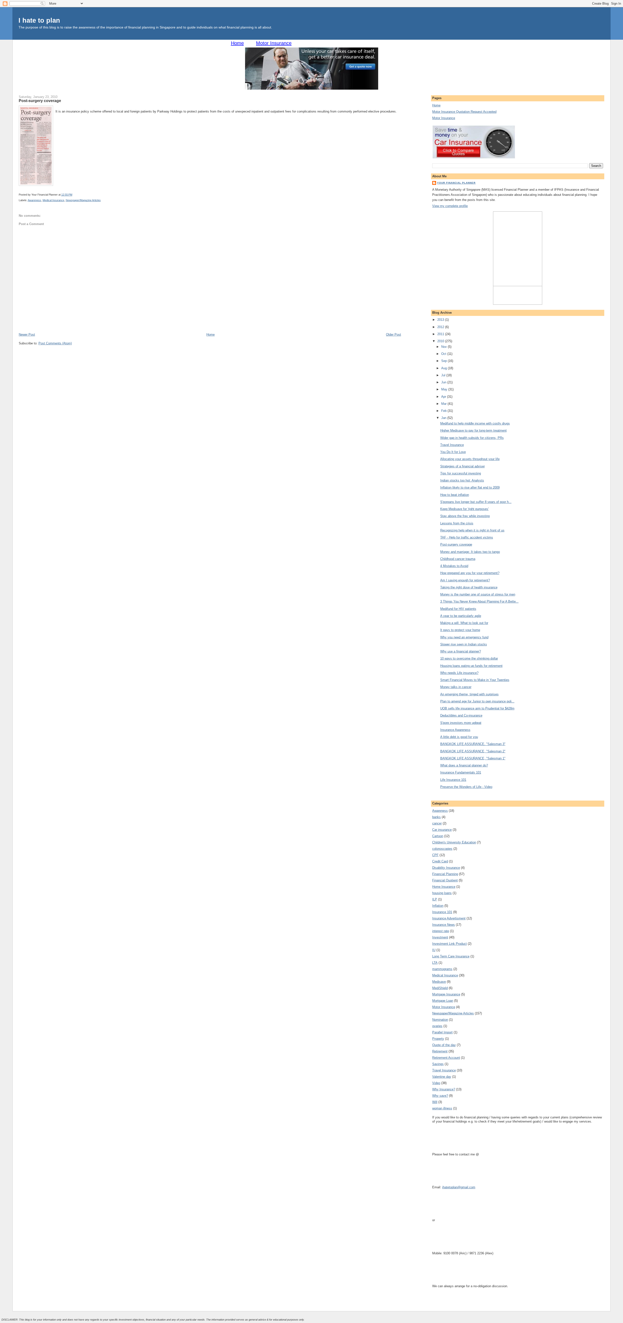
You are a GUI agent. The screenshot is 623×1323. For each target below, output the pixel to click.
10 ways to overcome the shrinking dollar (469, 658)
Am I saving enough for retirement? (465, 580)
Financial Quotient (445, 880)
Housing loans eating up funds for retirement (471, 666)
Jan (444, 418)
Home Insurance (443, 886)
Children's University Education (454, 842)
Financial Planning (445, 874)
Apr (444, 396)
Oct (444, 354)
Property (438, 1038)
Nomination (440, 1019)
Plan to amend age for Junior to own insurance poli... (477, 701)
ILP (434, 899)
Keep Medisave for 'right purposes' (464, 509)
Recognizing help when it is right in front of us (472, 530)
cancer (437, 823)
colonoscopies (442, 848)
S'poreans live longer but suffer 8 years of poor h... (476, 502)
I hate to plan (39, 20)
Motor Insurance (274, 43)
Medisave (439, 981)
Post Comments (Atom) (55, 343)
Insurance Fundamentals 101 (460, 772)
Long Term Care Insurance (450, 956)
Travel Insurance (452, 445)
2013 (441, 319)
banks (436, 817)
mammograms (442, 969)
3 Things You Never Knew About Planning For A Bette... (479, 601)
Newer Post (27, 334)
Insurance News (443, 924)
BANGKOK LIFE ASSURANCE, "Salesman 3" (472, 744)
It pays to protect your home (460, 630)
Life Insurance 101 (453, 780)
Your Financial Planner (456, 182)
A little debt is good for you (459, 737)
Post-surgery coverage (40, 100)
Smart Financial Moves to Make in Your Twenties (474, 680)
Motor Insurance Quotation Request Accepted (464, 111)
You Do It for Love (453, 452)
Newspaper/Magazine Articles (83, 200)
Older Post (393, 334)
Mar (444, 404)
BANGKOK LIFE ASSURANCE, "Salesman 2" (472, 751)
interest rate (440, 931)
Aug (444, 368)
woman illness (442, 1108)
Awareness (34, 200)
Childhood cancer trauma (457, 559)
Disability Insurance (446, 867)
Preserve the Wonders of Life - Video (466, 787)
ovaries (437, 1026)
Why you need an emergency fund (464, 637)
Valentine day (441, 1076)
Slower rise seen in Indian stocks (463, 644)
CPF (435, 855)
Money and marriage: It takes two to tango (470, 552)
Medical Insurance (53, 200)
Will (434, 1102)
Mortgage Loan (442, 1000)
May (444, 389)
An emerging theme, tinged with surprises (469, 694)
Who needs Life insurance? (459, 673)
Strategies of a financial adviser (462, 466)
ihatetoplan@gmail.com (458, 1187)
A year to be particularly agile (460, 616)
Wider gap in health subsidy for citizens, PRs (472, 438)
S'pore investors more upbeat (460, 723)
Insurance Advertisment (449, 918)
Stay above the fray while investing (465, 516)
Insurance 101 (442, 912)
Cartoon (437, 836)
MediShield (440, 988)
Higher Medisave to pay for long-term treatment (473, 430)
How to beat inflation (454, 495)
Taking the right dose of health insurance (468, 587)
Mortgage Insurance (446, 994)
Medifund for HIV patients (458, 609)
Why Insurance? (443, 1089)
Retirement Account (446, 1057)
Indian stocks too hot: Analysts (462, 480)
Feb (444, 411)
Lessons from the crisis (456, 523)
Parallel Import (442, 1032)
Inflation (437, 905)
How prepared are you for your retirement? (469, 573)
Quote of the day (444, 1045)
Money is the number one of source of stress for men (477, 594)
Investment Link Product (449, 943)
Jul (443, 375)
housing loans (442, 893)
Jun (444, 382)
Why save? (440, 1095)
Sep (444, 361)
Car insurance (442, 830)
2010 (441, 341)
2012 (441, 327)
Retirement (440, 1051)
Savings (438, 1064)
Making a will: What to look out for (464, 623)
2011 (441, 334)
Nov (444, 347)
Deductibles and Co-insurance (461, 715)
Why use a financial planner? (460, 651)
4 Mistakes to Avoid (454, 566)
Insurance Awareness (455, 730)
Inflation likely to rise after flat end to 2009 (470, 487)
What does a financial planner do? (464, 765)
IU (433, 950)
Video (436, 1083)
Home (237, 43)
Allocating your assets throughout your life (470, 459)
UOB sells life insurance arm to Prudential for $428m (477, 708)
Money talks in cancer (455, 687)
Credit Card (440, 861)
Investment (440, 937)
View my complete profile (450, 206)
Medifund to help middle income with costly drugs (475, 423)
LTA (435, 962)
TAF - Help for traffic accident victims (466, 537)
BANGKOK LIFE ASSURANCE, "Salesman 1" (472, 758)
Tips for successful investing (460, 473)
